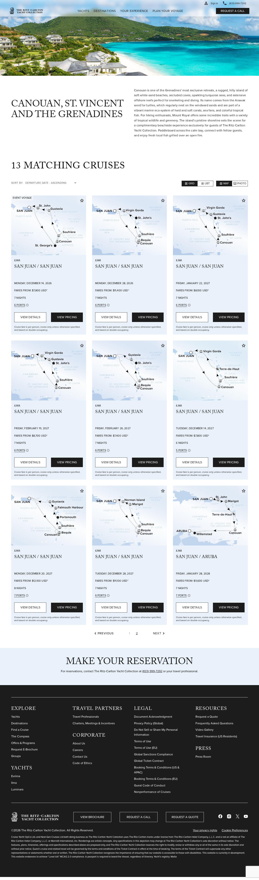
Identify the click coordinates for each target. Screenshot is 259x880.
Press (203, 749)
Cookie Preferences (235, 830)
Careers (78, 750)
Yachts (21, 769)
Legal (143, 709)
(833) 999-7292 (152, 671)
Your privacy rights (205, 830)
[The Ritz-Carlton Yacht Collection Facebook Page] (220, 817)
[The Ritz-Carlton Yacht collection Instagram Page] (229, 817)
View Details (30, 317)
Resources (211, 709)
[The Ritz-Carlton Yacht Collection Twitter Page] (237, 817)
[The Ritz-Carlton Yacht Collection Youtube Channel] (246, 817)
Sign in (214, 3)
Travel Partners (97, 709)
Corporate (89, 736)
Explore (23, 709)
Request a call (233, 11)
